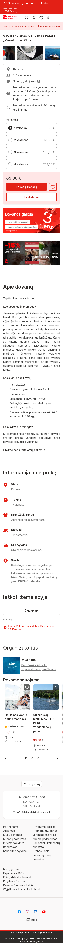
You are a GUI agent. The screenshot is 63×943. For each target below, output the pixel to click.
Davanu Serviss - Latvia (18, 885)
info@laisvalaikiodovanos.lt (34, 812)
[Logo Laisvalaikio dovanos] (11, 18)
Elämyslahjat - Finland (17, 877)
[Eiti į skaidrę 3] (38, 758)
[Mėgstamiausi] (41, 18)
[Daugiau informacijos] (39, 81)
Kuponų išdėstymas (45, 839)
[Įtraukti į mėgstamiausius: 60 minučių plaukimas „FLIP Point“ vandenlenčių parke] (56, 687)
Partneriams (10, 826)
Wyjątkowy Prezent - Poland (21, 889)
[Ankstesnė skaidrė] (6, 758)
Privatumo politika (44, 826)
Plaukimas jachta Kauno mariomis (16, 717)
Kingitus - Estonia (14, 881)
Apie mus (9, 830)
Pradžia (7, 26)
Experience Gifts (13, 873)
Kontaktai (38, 859)
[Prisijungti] (34, 18)
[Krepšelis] (48, 18)
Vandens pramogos (24, 26)
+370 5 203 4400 (33, 797)
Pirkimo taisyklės (13, 843)
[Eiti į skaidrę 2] (32, 758)
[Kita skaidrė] (57, 758)
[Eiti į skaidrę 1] (26, 758)
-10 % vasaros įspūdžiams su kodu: (25, 3)
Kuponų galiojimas (14, 839)
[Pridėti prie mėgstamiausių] (53, 187)
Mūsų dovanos (12, 835)
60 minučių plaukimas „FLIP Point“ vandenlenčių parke (43, 723)
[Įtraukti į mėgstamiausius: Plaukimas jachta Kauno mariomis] (27, 687)
